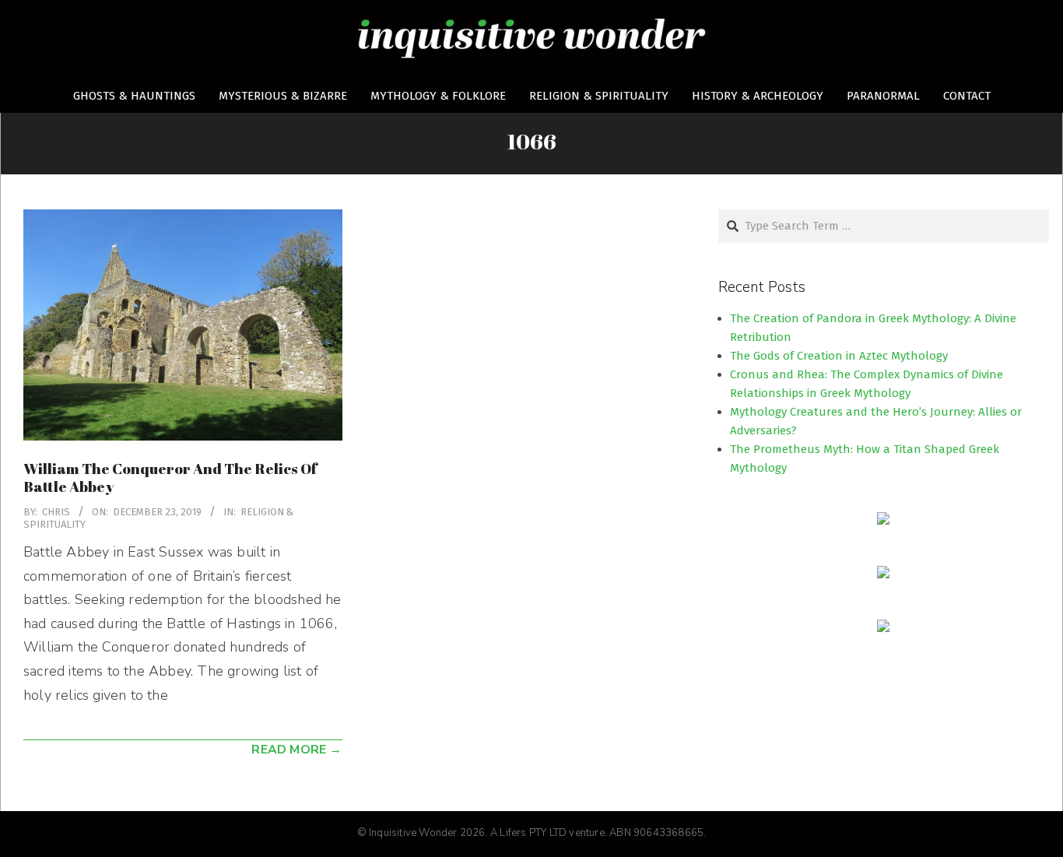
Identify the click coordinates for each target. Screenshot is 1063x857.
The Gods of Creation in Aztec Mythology (839, 356)
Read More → (296, 749)
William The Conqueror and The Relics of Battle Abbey (170, 477)
